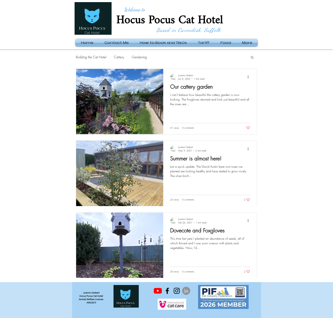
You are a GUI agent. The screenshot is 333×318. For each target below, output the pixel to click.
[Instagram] (177, 291)
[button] (252, 58)
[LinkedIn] (186, 291)
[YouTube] (158, 291)
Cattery (119, 57)
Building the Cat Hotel (91, 57)
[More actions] (249, 77)
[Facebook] (167, 291)
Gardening (139, 57)
